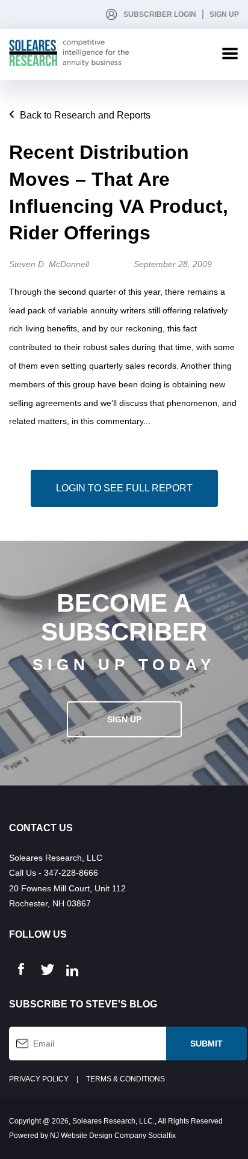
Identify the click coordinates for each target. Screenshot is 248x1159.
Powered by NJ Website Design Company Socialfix (92, 1135)
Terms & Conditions (125, 1079)
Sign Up (224, 14)
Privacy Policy (39, 1079)
